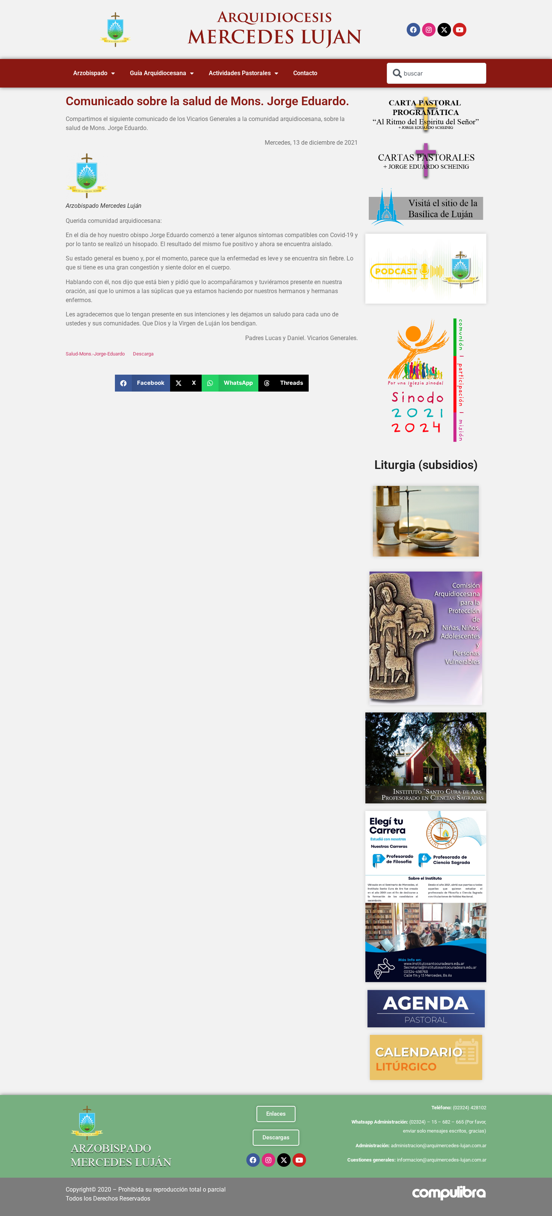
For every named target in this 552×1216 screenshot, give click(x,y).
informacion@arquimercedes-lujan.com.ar (441, 1160)
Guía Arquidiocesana (158, 73)
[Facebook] (413, 29)
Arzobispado (90, 73)
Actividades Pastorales (240, 73)
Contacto (305, 73)
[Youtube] (459, 29)
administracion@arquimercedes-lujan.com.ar (438, 1145)
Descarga (143, 354)
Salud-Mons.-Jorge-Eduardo (95, 354)
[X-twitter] (444, 29)
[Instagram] (429, 29)
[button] (142, 383)
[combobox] (436, 73)
